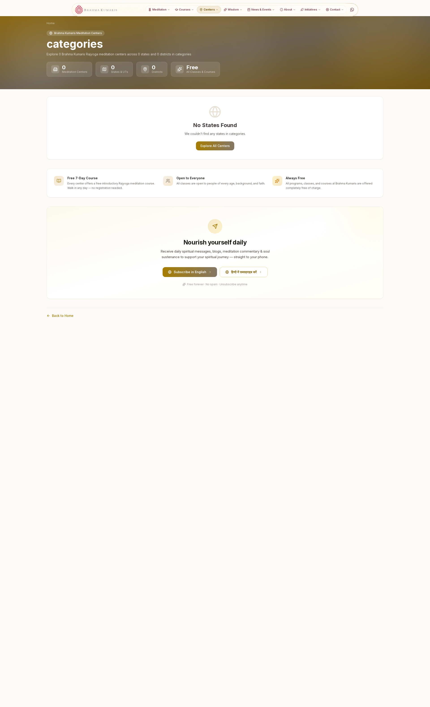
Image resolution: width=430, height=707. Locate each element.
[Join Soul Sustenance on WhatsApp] (352, 9)
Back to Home (62, 316)
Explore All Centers (215, 146)
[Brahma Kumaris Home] (96, 9)
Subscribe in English (190, 272)
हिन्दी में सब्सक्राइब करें (244, 272)
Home (51, 23)
